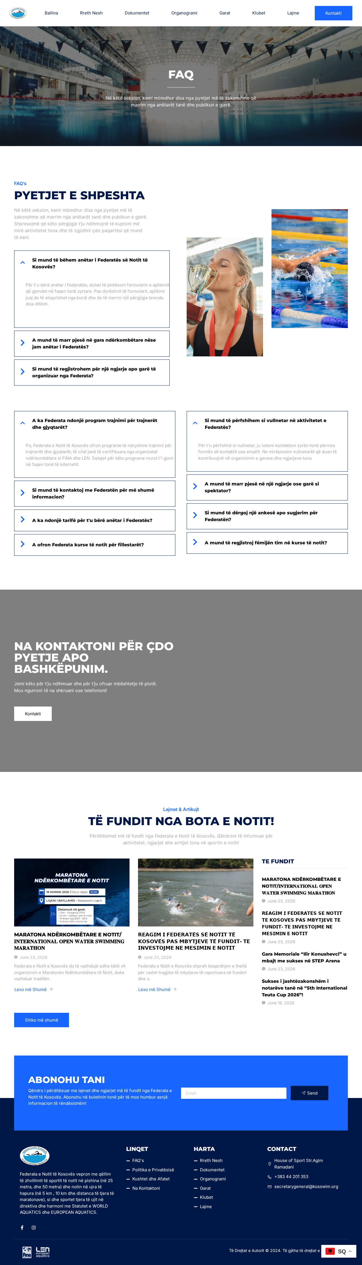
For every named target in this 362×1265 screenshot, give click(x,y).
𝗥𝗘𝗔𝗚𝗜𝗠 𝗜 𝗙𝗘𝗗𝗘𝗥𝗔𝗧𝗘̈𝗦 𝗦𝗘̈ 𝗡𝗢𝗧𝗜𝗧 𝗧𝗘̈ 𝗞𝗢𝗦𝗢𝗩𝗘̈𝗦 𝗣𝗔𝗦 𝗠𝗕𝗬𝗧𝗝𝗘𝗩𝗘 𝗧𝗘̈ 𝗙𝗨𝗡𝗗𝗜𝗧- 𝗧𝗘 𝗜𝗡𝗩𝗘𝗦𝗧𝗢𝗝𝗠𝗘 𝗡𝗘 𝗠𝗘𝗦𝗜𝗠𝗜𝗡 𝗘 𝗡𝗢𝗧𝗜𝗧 (194, 941)
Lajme (293, 13)
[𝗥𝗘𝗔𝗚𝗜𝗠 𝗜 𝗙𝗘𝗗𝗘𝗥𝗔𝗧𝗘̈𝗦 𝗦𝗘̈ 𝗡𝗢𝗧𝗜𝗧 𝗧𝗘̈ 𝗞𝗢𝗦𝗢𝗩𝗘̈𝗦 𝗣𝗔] (195, 892)
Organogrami (184, 13)
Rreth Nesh (91, 13)
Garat (224, 13)
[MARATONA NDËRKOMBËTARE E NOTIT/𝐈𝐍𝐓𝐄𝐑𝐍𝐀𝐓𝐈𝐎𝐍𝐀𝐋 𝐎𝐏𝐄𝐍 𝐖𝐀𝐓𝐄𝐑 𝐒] (72, 892)
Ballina (51, 13)
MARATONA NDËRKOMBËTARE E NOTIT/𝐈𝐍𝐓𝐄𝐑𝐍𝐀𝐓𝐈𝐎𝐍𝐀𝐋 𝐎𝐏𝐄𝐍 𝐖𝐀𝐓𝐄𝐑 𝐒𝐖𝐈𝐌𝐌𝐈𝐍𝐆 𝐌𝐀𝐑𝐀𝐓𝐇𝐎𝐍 (69, 941)
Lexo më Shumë (30, 989)
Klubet (258, 13)
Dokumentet (137, 13)
